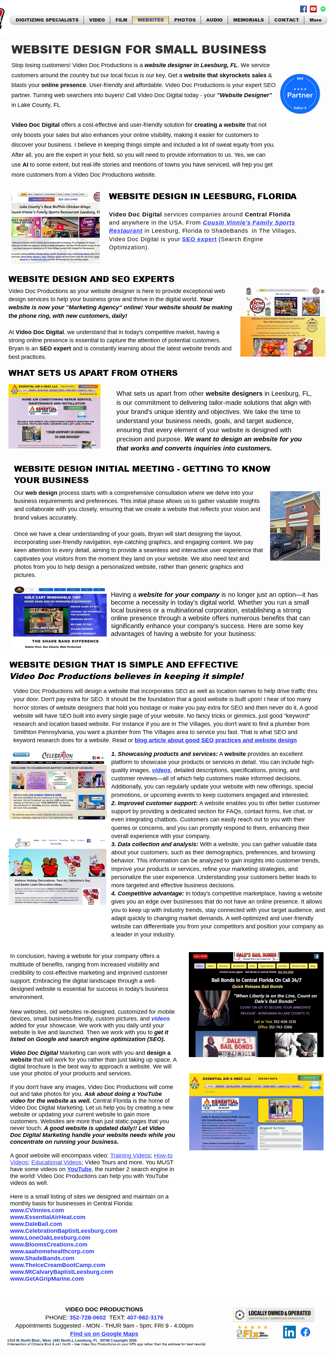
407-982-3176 (145, 1317)
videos (160, 1018)
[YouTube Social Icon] (313, 9)
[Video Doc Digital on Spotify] (323, 9)
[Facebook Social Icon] (303, 9)
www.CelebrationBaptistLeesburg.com (63, 1231)
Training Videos (130, 1155)
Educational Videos (56, 1162)
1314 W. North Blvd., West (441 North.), (41, 1340)
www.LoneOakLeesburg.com (50, 1237)
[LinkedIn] (289, 1332)
